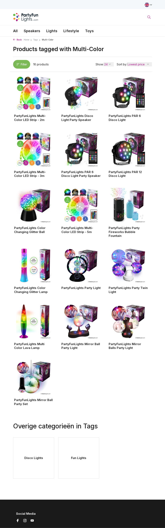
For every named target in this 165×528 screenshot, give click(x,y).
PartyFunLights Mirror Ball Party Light (80, 346)
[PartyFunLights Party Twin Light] (128, 265)
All (15, 31)
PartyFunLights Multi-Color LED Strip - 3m (30, 174)
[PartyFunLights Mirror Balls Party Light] (128, 321)
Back (19, 39)
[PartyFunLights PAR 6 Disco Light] (128, 93)
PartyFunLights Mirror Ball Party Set (33, 402)
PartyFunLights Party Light (81, 288)
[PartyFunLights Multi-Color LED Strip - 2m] (33, 93)
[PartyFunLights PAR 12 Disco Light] (128, 149)
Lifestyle (71, 31)
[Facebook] (17, 521)
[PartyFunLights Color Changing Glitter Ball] (33, 205)
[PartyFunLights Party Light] (81, 265)
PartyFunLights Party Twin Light (128, 290)
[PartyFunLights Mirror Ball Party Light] (81, 321)
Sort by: (122, 64)
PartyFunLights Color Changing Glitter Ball (29, 230)
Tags (35, 39)
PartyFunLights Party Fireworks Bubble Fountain (124, 232)
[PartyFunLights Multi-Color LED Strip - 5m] (81, 205)
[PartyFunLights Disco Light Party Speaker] (81, 93)
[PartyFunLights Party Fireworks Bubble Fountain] (128, 205)
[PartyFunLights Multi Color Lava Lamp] (33, 321)
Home (26, 39)
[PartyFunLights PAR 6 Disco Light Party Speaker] (81, 149)
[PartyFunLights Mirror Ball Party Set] (33, 377)
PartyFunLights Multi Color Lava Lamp (29, 346)
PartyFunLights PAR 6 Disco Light (125, 118)
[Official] (25, 17)
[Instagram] (25, 521)
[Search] (149, 17)
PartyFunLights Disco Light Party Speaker (77, 118)
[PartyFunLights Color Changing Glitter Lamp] (33, 265)
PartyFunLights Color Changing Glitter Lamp (31, 290)
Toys (89, 31)
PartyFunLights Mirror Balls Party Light (125, 346)
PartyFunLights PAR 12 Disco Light (125, 174)
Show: (100, 64)
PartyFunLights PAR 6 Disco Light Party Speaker (81, 174)
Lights (51, 31)
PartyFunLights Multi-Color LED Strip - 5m (77, 230)
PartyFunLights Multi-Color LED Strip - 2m (30, 118)
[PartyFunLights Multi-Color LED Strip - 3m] (33, 149)
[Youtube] (32, 521)
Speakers (32, 31)
